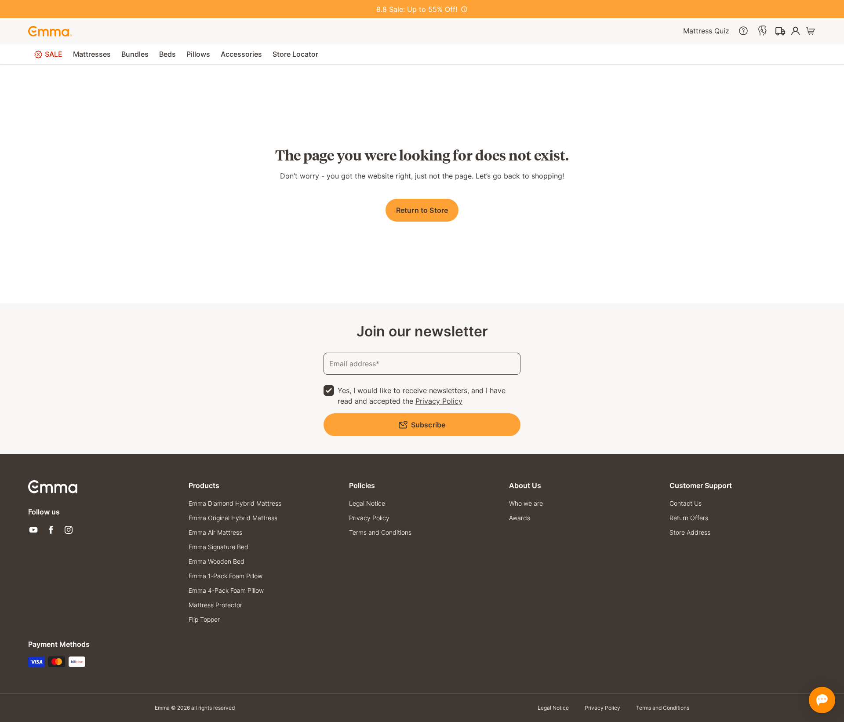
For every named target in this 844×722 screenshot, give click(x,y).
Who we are (526, 503)
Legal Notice (367, 503)
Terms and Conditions (380, 532)
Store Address (689, 532)
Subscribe (428, 424)
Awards (519, 517)
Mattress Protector (215, 605)
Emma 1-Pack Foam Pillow (225, 576)
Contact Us (685, 503)
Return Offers (688, 517)
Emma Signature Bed (218, 547)
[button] (810, 31)
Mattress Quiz (706, 30)
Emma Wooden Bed (216, 561)
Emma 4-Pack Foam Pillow (226, 590)
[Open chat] (822, 700)
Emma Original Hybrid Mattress (233, 517)
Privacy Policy (438, 401)
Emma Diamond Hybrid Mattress (235, 503)
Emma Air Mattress (215, 532)
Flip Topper (204, 619)
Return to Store (422, 210)
